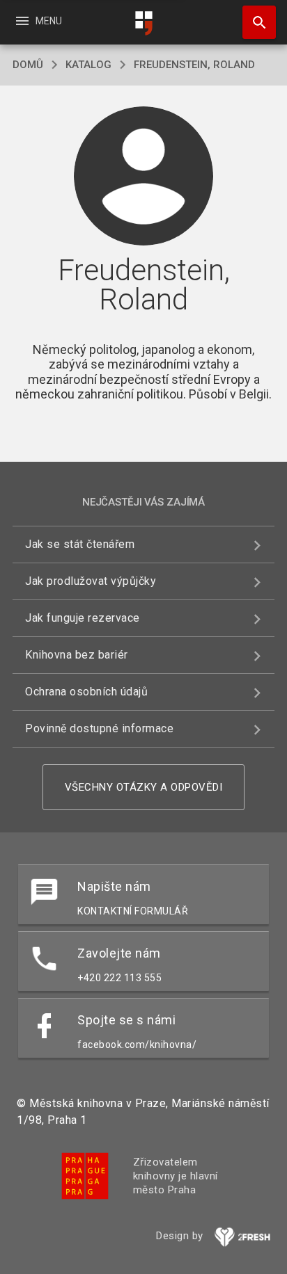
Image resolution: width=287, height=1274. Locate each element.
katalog (88, 64)
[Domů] (143, 23)
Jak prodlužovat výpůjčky (90, 581)
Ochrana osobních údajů (86, 691)
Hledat (254, 22)
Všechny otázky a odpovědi (144, 787)
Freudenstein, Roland (194, 64)
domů (28, 64)
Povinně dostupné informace (99, 728)
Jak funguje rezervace (82, 617)
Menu (38, 21)
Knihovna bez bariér (76, 654)
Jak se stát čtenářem (79, 544)
